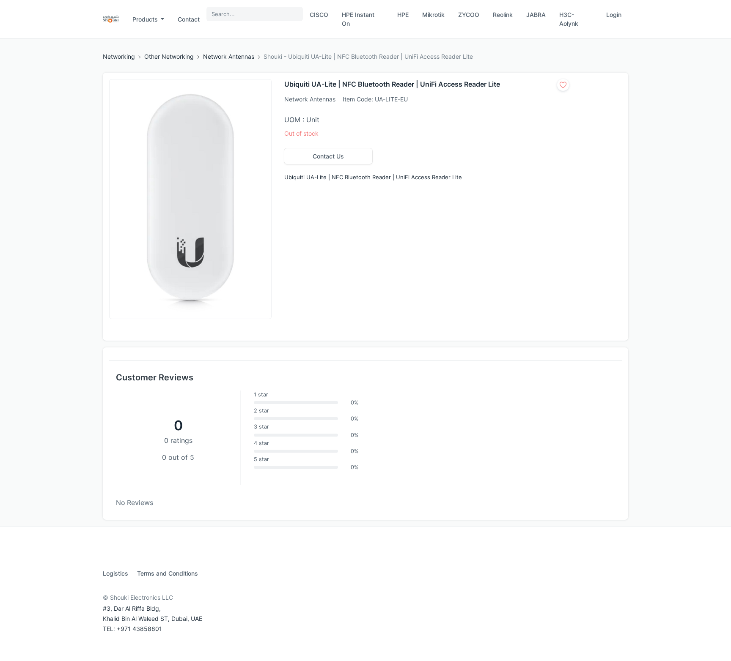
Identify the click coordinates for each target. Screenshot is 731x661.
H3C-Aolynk (568, 19)
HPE (403, 14)
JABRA (536, 14)
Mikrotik (433, 14)
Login (613, 14)
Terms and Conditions (167, 573)
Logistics (115, 573)
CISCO (319, 14)
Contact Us (328, 156)
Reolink (503, 14)
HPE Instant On (358, 19)
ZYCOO (468, 14)
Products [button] (145, 19)
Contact (189, 19)
